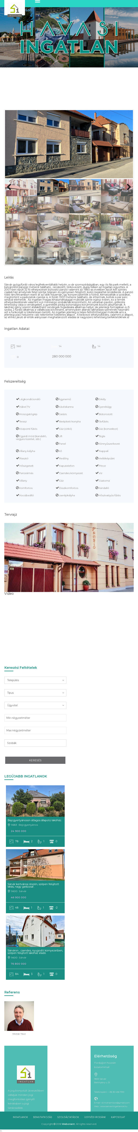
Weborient (68, 1123)
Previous (10, 190)
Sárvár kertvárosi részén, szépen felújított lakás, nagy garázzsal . (33, 885)
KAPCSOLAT (118, 1117)
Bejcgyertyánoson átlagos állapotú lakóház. (35, 820)
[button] (35, 680)
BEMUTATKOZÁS (42, 1117)
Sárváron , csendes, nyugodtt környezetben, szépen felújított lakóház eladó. (35, 952)
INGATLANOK (20, 1117)
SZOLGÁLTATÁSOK (68, 1117)
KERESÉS (35, 760)
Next (128, 190)
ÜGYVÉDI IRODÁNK (95, 1117)
